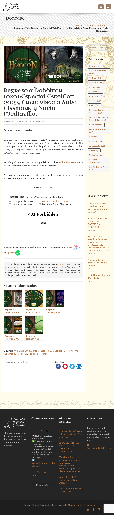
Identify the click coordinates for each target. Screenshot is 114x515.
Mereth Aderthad (72, 350)
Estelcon (45, 350)
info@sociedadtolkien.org (99, 448)
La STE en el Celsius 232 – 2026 (99, 276)
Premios (95, 92)
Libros (94, 150)
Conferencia (97, 96)
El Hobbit (96, 141)
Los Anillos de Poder (98, 168)
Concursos (96, 125)
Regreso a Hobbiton (37, 353)
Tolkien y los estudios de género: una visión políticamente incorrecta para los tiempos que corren (98, 243)
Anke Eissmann (67, 162)
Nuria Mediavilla (11, 353)
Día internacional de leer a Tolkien (98, 118)
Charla (94, 105)
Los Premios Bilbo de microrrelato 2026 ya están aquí (98, 206)
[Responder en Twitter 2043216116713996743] (34, 472)
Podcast (23, 353)
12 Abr (41, 430)
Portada (80, 25)
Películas (95, 155)
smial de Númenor (97, 130)
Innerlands (66, 264)
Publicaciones (97, 25)
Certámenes (96, 87)
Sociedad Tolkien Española (97, 111)
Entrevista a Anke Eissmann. (54, 201)
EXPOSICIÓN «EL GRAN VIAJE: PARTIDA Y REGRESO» (97, 222)
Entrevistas (34, 350)
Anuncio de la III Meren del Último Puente (97, 262)
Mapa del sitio (75, 505)
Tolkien (95, 78)
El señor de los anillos (95, 161)
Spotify (11, 252)
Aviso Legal (90, 505)
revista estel (97, 146)
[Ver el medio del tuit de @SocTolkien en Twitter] (40, 466)
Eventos (95, 101)
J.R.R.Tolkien (56, 350)
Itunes (69, 247)
